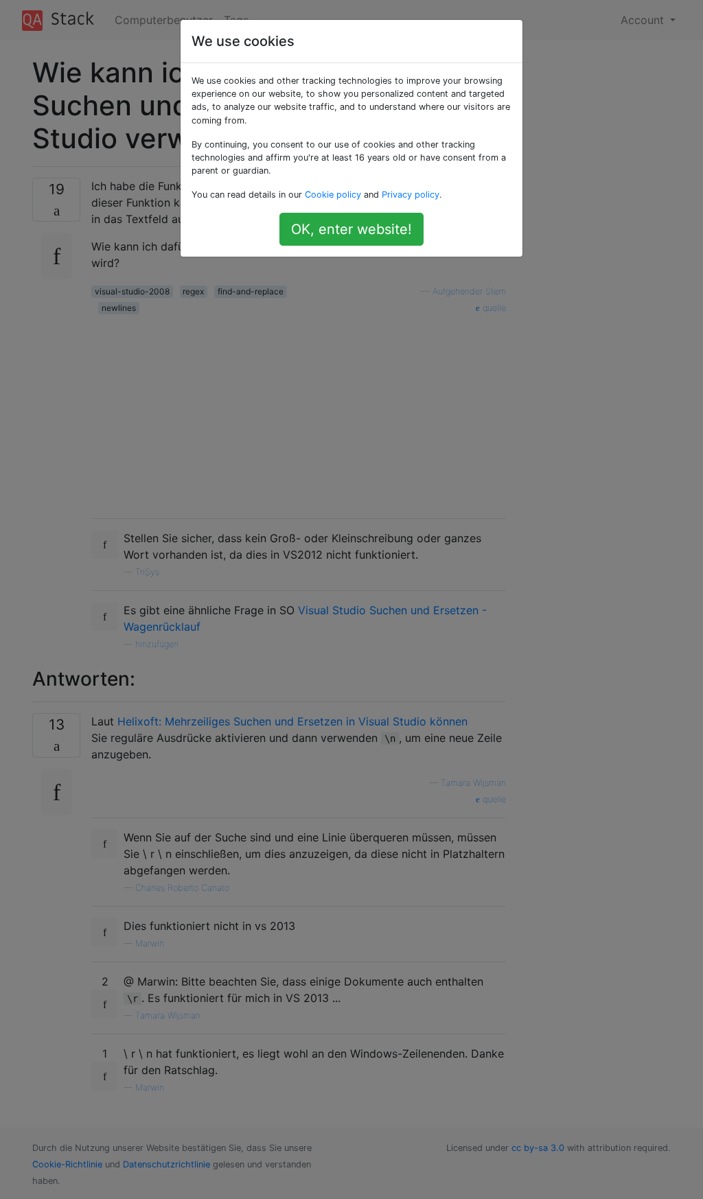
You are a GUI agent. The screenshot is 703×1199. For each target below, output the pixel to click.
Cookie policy (333, 194)
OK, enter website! (351, 229)
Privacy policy (410, 194)
